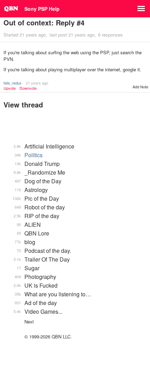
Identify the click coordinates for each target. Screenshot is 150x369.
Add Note (140, 86)
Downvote (28, 88)
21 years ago (37, 83)
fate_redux (12, 83)
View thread (23, 104)
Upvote (9, 88)
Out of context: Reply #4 (43, 22)
